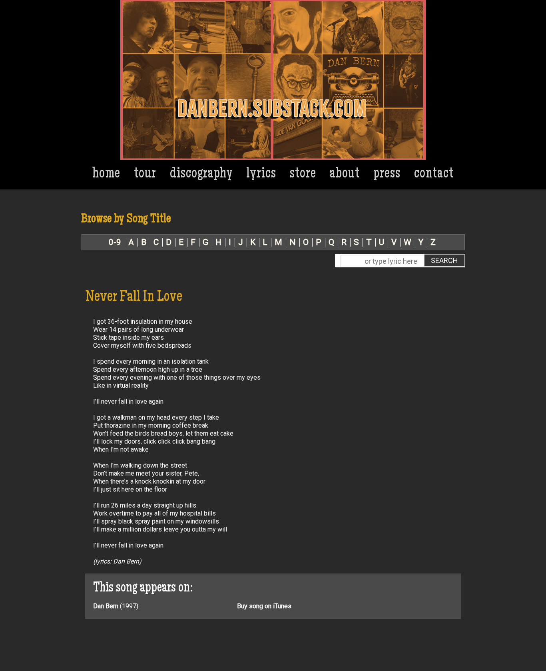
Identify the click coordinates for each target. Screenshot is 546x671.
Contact (434, 174)
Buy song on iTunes (264, 606)
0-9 (115, 242)
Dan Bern (105, 606)
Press (387, 174)
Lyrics (261, 174)
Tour (145, 174)
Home (106, 174)
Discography (201, 174)
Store (303, 174)
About (345, 174)
